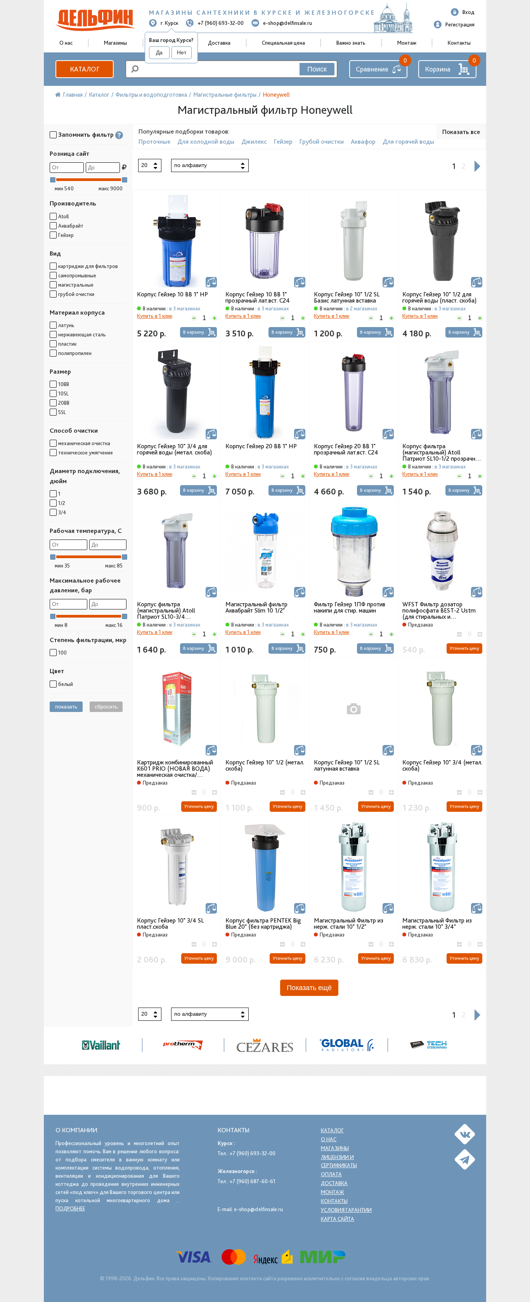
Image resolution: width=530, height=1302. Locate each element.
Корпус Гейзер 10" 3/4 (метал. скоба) (442, 765)
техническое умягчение (85, 452)
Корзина (437, 69)
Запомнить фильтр (86, 134)
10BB (63, 384)
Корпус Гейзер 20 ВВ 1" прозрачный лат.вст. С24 (346, 449)
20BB (63, 403)
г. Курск (169, 23)
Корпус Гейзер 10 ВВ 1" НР (172, 294)
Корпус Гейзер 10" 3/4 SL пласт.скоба (170, 923)
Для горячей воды (408, 141)
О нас (328, 1139)
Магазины (115, 43)
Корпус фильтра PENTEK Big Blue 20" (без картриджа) (263, 923)
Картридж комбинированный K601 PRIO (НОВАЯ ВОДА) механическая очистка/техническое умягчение (175, 768)
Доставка (219, 43)
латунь (66, 325)
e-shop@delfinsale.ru (287, 23)
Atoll (63, 216)
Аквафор (363, 141)
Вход (468, 12)
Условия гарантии (346, 1210)
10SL (63, 393)
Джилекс (254, 141)
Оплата (331, 1174)
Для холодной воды (205, 141)
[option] (265, 1045)
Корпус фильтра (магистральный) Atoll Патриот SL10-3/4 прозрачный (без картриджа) (175, 610)
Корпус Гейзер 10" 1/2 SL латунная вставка (346, 765)
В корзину (193, 332)
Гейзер (66, 235)
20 (144, 165)
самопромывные (77, 275)
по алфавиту (190, 165)
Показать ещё (309, 988)
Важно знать (350, 43)
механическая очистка (84, 443)
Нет (181, 52)
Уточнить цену (464, 648)
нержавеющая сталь (82, 334)
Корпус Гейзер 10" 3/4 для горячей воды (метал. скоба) (174, 449)
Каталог (84, 69)
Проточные (154, 141)
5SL (62, 412)
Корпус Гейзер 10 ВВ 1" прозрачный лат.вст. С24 (257, 297)
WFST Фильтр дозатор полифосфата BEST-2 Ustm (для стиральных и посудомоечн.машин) (439, 610)
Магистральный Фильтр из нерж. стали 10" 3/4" (437, 923)
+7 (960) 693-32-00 (220, 23)
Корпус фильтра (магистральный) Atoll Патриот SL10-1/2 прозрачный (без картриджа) (442, 452)
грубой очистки (76, 294)
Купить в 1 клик (154, 316)
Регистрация (460, 24)
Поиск (317, 69)
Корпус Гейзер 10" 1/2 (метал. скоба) (264, 765)
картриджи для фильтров (88, 266)
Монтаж (406, 43)
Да (159, 52)
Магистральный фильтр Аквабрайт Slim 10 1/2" (256, 607)
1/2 (61, 503)
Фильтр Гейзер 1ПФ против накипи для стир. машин (349, 607)
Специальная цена (283, 43)
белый (65, 684)
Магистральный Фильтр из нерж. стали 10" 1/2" (348, 923)
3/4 (62, 512)
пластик (67, 343)
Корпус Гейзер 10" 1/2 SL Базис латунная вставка (346, 297)
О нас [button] (66, 43)
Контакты (459, 43)
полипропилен (75, 353)
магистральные (76, 284)
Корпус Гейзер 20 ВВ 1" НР (261, 446)
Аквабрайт (70, 225)
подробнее (70, 1208)
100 (62, 652)
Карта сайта (337, 1219)
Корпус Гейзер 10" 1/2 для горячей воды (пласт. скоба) (439, 297)
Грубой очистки (322, 141)
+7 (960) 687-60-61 (252, 1181)
